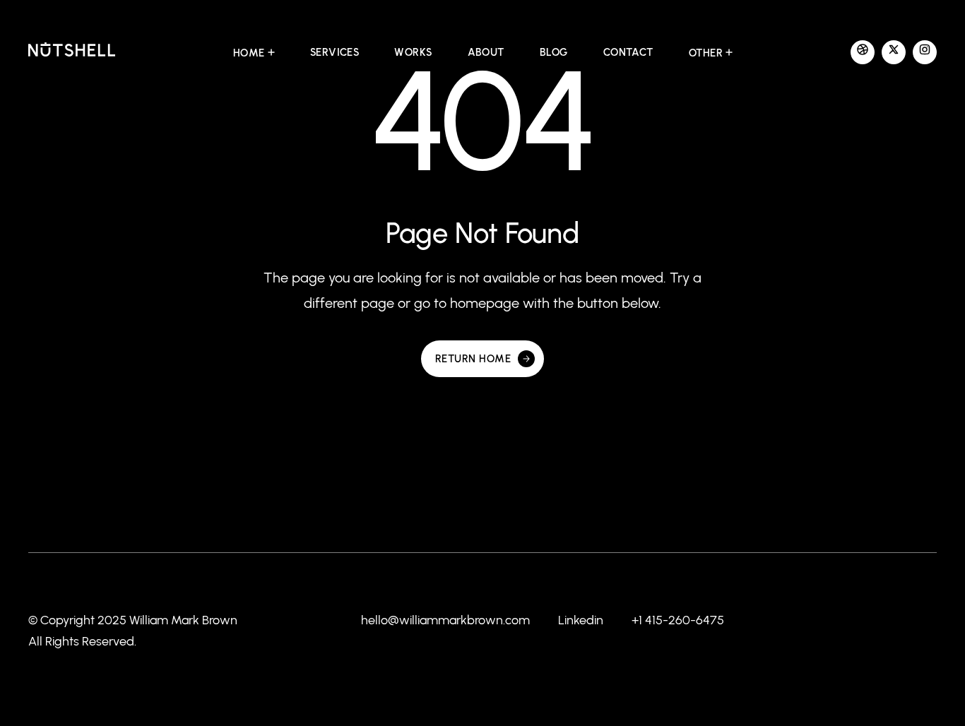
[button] (254, 53)
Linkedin (580, 620)
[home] (71, 52)
